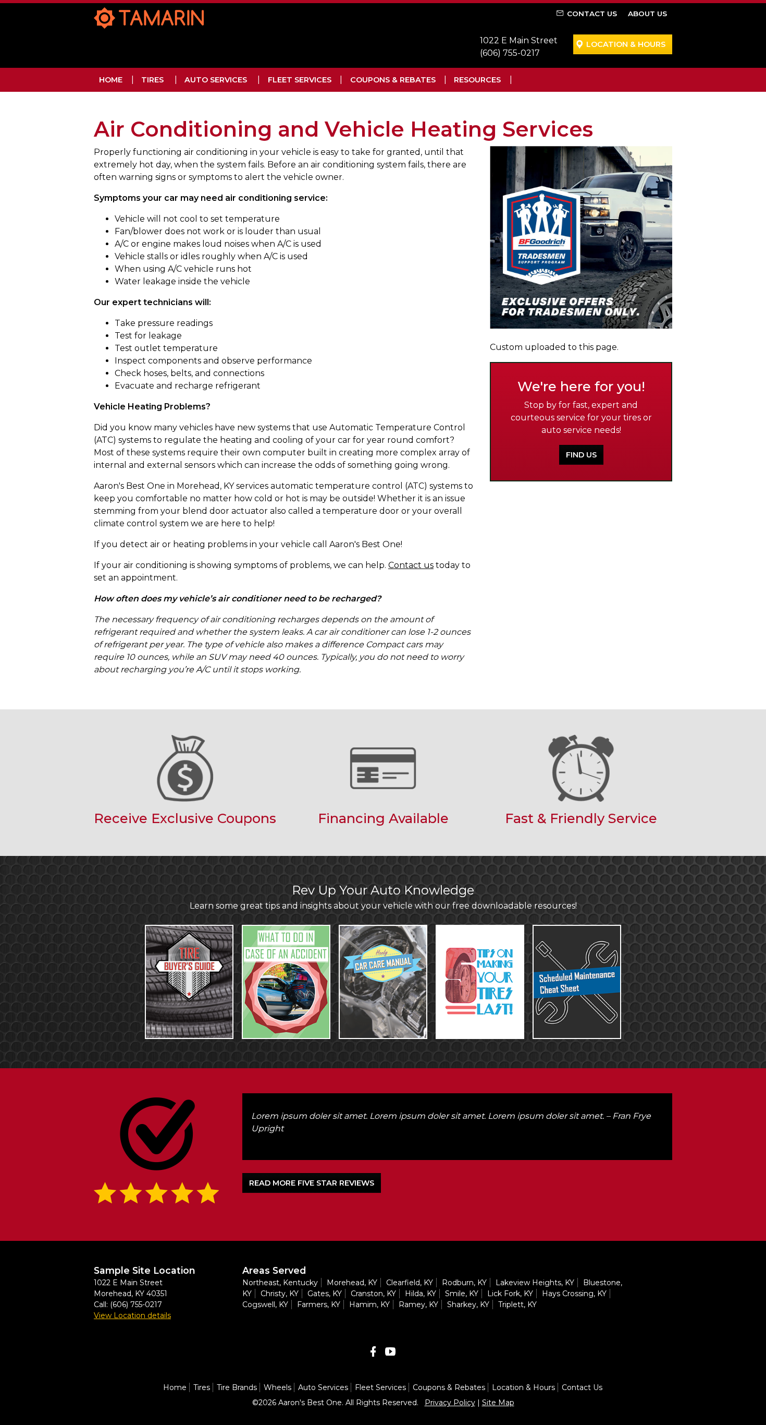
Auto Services (215, 79)
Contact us (411, 565)
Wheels (277, 1387)
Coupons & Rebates (393, 79)
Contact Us (592, 13)
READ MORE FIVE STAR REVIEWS (311, 1183)
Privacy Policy (450, 1402)
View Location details (132, 1315)
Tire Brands (237, 1387)
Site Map (498, 1402)
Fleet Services (299, 79)
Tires (152, 79)
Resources (477, 79)
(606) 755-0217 (510, 53)
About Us (647, 13)
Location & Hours (625, 44)
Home (110, 79)
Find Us (581, 455)
